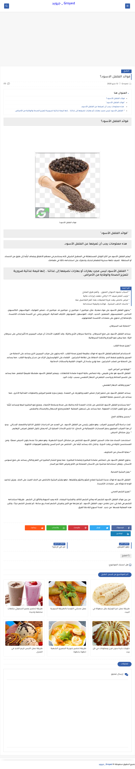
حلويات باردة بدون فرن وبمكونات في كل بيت (111, 650)
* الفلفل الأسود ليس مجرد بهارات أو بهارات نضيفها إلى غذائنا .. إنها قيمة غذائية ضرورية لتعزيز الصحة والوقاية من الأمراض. (70, 111)
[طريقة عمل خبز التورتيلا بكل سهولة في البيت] (111, 593)
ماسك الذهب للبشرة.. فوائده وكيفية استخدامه (105, 304)
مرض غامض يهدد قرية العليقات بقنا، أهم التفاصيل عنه (101, 300)
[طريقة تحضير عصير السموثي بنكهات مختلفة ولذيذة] (24, 593)
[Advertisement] (67, 41)
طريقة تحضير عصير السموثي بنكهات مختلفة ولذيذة (25, 611)
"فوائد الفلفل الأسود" (115, 103)
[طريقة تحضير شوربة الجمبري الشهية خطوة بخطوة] (67, 633)
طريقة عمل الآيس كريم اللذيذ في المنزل (27, 650)
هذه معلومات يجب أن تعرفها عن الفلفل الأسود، (103, 107)
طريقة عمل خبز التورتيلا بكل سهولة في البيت (111, 611)
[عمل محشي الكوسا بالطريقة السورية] (67, 593)
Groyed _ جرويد (63, 4)
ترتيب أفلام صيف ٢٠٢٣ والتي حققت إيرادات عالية (105, 296)
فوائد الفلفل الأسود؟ (115, 99)
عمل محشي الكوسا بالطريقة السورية (68, 609)
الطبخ (126, 71)
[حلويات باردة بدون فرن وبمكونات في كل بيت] (111, 633)
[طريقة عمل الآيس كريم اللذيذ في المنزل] (24, 633)
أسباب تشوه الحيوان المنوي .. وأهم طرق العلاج (105, 292)
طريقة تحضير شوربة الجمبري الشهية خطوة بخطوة (68, 650)
